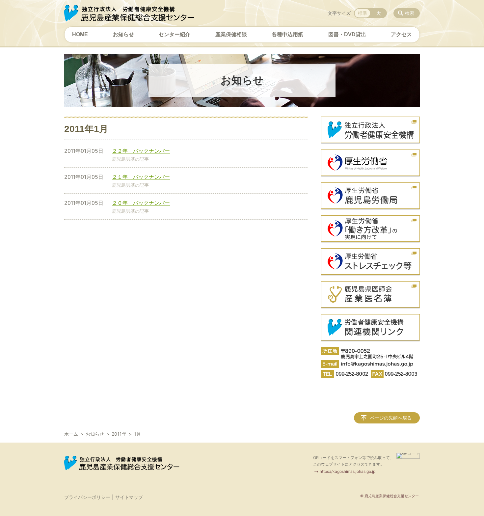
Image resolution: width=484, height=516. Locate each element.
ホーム (71, 434)
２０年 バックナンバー (141, 203)
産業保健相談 (231, 34)
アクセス (401, 34)
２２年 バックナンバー (141, 151)
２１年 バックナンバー (141, 177)
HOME (80, 34)
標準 (362, 13)
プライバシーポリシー (87, 497)
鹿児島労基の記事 (130, 159)
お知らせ (123, 34)
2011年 (119, 434)
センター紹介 (174, 34)
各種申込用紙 (287, 34)
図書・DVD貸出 (347, 34)
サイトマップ (129, 497)
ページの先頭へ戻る (391, 418)
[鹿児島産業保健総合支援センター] (129, 13)
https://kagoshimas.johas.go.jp (347, 471)
